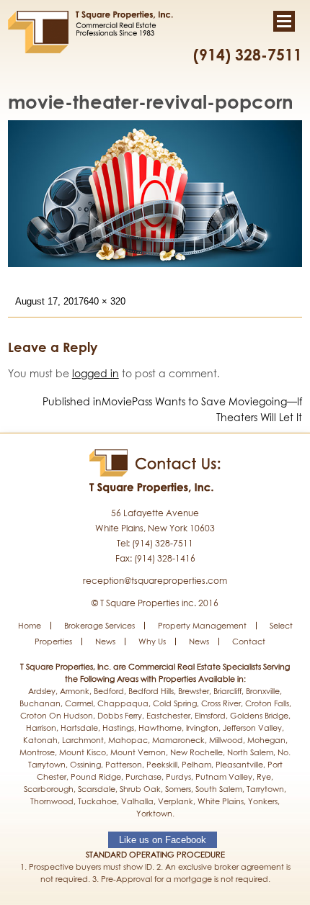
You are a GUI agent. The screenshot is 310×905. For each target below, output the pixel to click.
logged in (95, 373)
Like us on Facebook (162, 839)
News (105, 641)
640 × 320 (104, 301)
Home (29, 625)
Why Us (152, 641)
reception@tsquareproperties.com (155, 580)
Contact (248, 641)
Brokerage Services (99, 625)
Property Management (202, 625)
